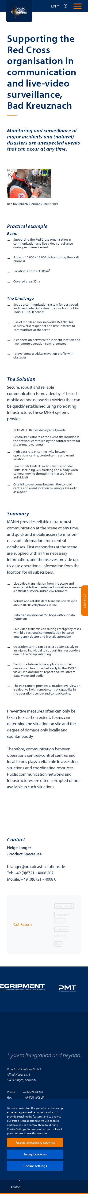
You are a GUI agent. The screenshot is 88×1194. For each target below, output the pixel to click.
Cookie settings (35, 1166)
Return (26, 924)
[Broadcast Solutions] (19, 10)
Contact (15, 1187)
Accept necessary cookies (35, 1142)
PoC (58, 943)
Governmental (64, 906)
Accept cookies (35, 1154)
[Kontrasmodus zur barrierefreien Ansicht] (65, 6)
